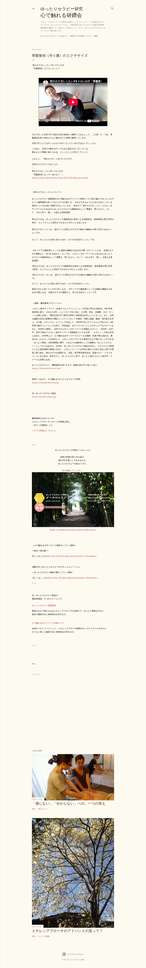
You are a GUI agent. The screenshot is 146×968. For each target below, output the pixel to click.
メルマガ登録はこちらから (44, 430)
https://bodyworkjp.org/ (44, 396)
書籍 (96, 36)
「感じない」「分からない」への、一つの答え (69, 803)
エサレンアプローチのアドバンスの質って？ (67, 931)
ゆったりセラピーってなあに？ (54, 36)
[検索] (112, 8)
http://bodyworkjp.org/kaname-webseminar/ (75, 577)
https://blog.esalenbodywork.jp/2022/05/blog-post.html (60, 177)
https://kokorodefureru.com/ (46, 368)
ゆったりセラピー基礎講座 (44, 605)
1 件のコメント (43, 809)
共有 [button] (33, 664)
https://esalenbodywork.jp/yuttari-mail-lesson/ (73, 529)
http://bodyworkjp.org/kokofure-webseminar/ (73, 556)
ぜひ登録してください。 (73, 470)
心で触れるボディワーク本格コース (48, 623)
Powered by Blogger (75, 954)
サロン (89, 36)
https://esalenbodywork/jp (45, 382)
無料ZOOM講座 (77, 36)
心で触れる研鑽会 (61, 12)
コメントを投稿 (43, 936)
